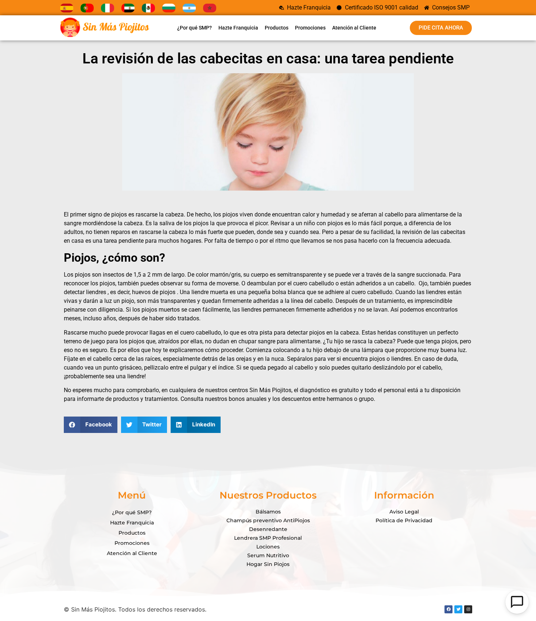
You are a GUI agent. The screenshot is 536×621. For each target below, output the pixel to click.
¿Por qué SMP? (194, 28)
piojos (118, 214)
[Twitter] (458, 609)
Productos (276, 28)
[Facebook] (448, 609)
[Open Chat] (517, 602)
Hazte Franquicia (238, 28)
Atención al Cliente (354, 28)
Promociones (310, 28)
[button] (90, 425)
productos (126, 398)
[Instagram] (468, 609)
